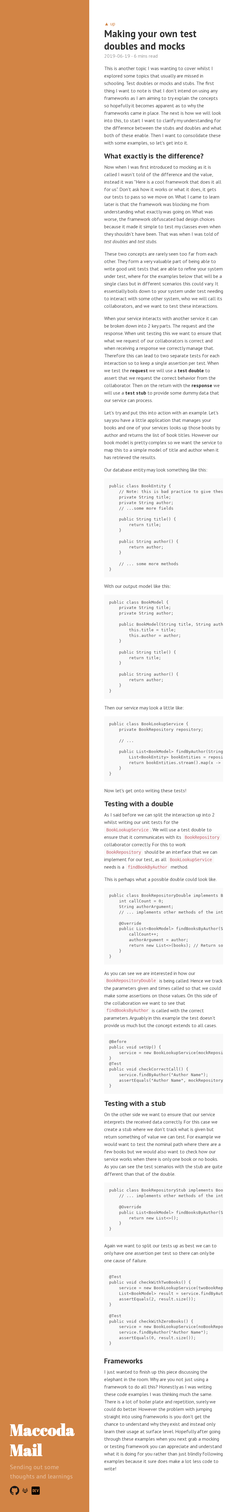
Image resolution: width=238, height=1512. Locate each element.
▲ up (109, 23)
